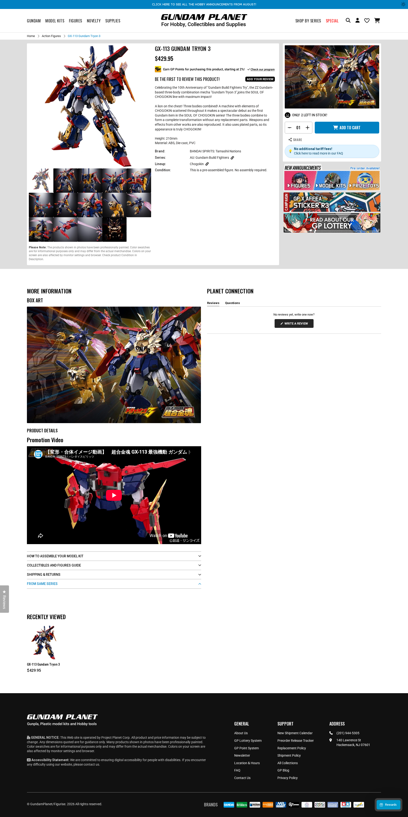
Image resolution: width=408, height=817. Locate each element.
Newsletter (242, 755)
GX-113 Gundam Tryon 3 (43, 664)
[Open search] (348, 20)
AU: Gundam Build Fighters (209, 157)
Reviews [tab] (213, 303)
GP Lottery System (248, 740)
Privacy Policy (287, 778)
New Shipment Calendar (295, 733)
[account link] (357, 21)
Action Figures (51, 36)
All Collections (287, 763)
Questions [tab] (232, 303)
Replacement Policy (291, 748)
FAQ (237, 770)
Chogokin (197, 164)
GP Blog (283, 770)
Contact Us (242, 778)
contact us (91, 764)
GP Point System (246, 748)
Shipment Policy (289, 755)
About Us (241, 733)
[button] (377, 20)
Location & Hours (247, 763)
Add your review (260, 79)
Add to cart (350, 127)
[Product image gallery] (90, 106)
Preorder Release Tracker (295, 740)
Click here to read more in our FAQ (318, 153)
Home (31, 36)
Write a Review (297, 324)
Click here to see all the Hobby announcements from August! (204, 4)
